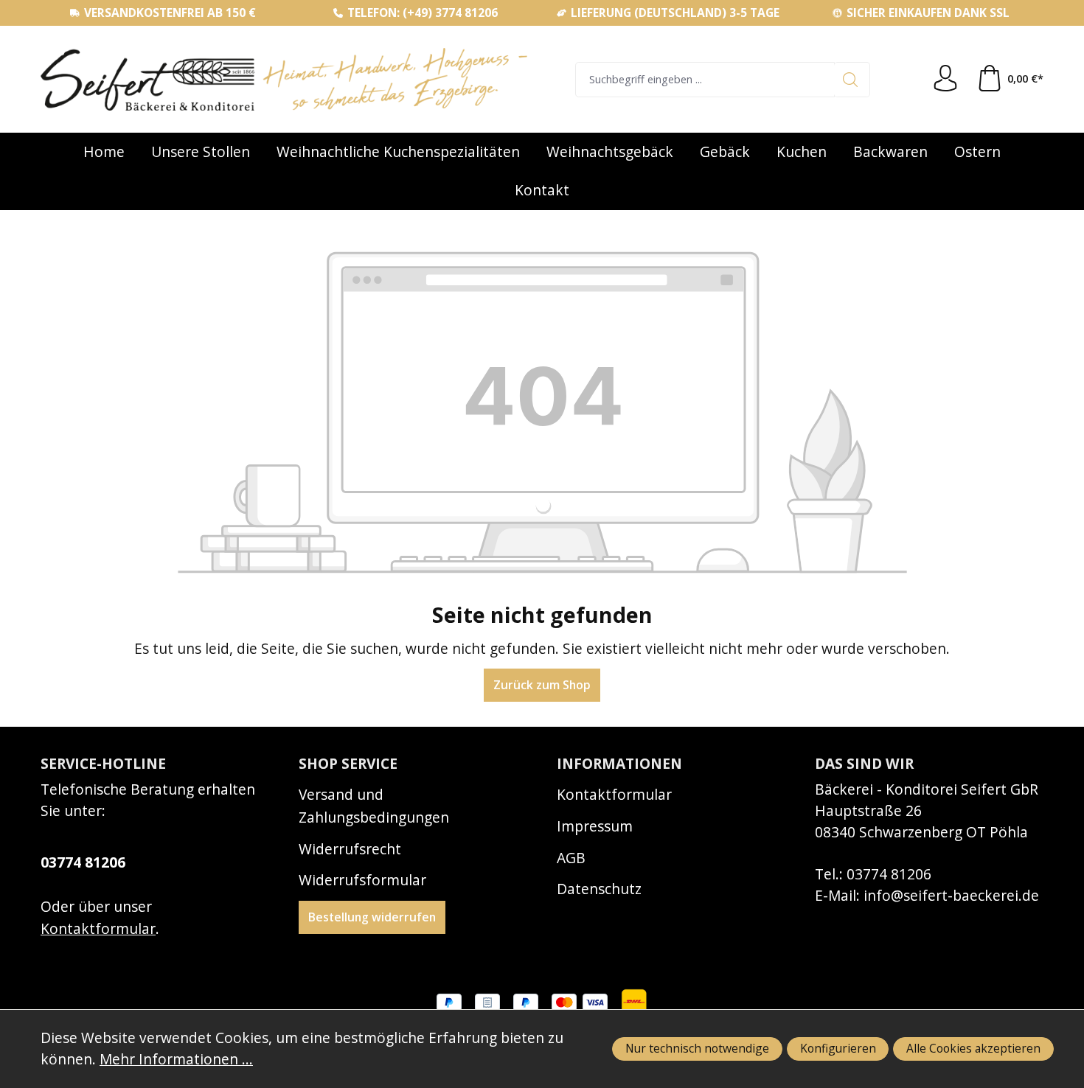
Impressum (595, 826)
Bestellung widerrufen (372, 917)
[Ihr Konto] (945, 79)
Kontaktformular (98, 928)
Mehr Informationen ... (176, 1059)
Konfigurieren (838, 1048)
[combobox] (705, 79)
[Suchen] (852, 79)
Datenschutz (599, 889)
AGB (571, 858)
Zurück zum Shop (542, 685)
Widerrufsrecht (350, 849)
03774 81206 (83, 862)
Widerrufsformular (362, 880)
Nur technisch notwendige (697, 1048)
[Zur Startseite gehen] (284, 79)
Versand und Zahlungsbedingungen (374, 805)
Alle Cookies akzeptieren (973, 1048)
